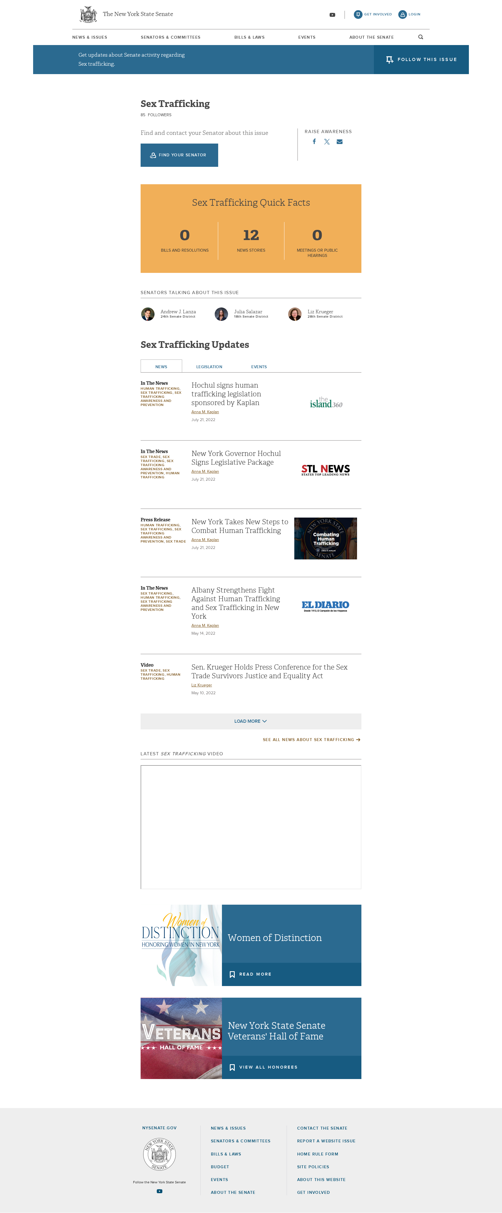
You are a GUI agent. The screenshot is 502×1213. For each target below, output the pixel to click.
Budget (220, 1167)
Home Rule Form (318, 1154)
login (415, 14)
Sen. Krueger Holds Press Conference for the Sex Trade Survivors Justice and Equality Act (269, 671)
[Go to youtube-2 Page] (159, 1191)
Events (306, 37)
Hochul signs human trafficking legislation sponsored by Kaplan (226, 394)
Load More (247, 721)
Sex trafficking (157, 393)
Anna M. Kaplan (205, 412)
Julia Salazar (248, 312)
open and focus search (421, 38)
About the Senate (233, 1193)
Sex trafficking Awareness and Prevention (157, 606)
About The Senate (371, 37)
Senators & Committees (170, 37)
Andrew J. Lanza (178, 312)
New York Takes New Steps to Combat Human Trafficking (239, 526)
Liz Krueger (320, 312)
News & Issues (89, 37)
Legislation (209, 367)
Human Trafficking (160, 389)
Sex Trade (151, 457)
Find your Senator (183, 155)
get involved (378, 14)
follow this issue (427, 59)
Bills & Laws (249, 37)
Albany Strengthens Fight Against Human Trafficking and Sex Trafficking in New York (235, 603)
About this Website (321, 1180)
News (161, 367)
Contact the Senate (322, 1128)
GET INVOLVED (313, 1193)
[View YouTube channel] (332, 14)
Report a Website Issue (326, 1141)
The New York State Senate (138, 14)
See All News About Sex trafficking (308, 740)
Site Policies (313, 1167)
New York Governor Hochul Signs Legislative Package (236, 458)
